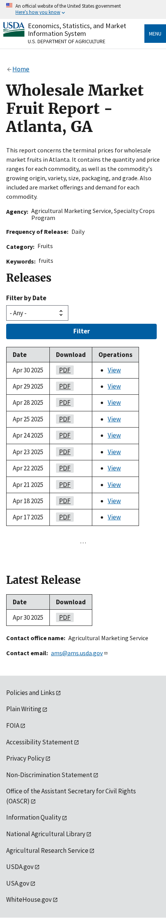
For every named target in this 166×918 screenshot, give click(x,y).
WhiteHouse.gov (29, 899)
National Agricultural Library (45, 834)
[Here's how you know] (83, 9)
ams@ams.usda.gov (77, 653)
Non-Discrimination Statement (49, 775)
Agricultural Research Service (47, 850)
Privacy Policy (25, 758)
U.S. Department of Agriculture (66, 41)
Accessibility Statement (39, 742)
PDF (63, 370)
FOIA (12, 725)
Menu (155, 33)
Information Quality (33, 817)
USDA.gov (20, 866)
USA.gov (17, 883)
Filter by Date (26, 298)
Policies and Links (30, 692)
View (114, 370)
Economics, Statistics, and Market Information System (77, 29)
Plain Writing (23, 709)
